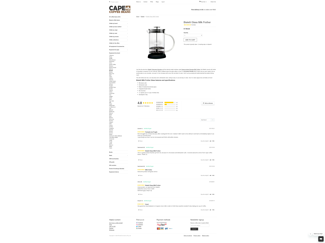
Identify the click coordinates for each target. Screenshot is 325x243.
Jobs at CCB (112, 226)
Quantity (186, 32)
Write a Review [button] (209, 103)
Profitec (111, 126)
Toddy (110, 140)
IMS (110, 102)
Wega (110, 146)
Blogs (157, 2)
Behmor (111, 69)
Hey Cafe (111, 101)
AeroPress (111, 61)
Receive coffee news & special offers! (199, 223)
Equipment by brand (118, 53)
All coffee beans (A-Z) (114, 17)
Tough (110, 142)
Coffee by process (118, 36)
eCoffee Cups (112, 87)
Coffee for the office (114, 43)
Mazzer (111, 113)
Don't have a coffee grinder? (116, 223)
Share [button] (141, 141)
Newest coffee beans (114, 20)
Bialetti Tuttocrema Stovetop (155, 69)
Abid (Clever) (112, 60)
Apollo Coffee (112, 64)
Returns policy (205, 235)
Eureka (111, 89)
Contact (145, 2)
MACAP (111, 110)
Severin (111, 133)
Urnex (110, 143)
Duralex (111, 85)
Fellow (110, 92)
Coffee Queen (112, 81)
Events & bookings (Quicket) (116, 168)
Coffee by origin (118, 30)
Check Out (213, 2)
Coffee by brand (118, 23)
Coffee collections (118, 40)
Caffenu (111, 78)
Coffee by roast (118, 33)
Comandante (112, 82)
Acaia (110, 57)
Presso (111, 125)
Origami (111, 122)
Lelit (110, 108)
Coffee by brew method (118, 26)
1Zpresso (111, 55)
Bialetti (111, 70)
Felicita (111, 90)
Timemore (111, 139)
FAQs (151, 2)
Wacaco (111, 145)
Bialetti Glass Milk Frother (152, 16)
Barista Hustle (112, 67)
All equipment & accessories (116, 46)
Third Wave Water (113, 137)
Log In (163, 2)
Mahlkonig (111, 111)
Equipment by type (118, 49)
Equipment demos (114, 172)
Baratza (111, 66)
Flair (110, 95)
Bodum (111, 72)
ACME (110, 58)
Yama (110, 148)
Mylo (110, 116)
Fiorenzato (111, 93)
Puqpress (111, 128)
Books (110, 152)
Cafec (110, 76)
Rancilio (111, 130)
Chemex (111, 79)
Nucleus (111, 120)
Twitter (139, 226)
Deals (118, 155)
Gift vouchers (112, 165)
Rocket (111, 131)
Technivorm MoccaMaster (115, 136)
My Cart (204, 2)
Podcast (111, 228)
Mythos (111, 117)
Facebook (140, 222)
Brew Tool (111, 73)
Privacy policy (196, 235)
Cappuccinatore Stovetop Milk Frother (190, 69)
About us (138, 2)
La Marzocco (112, 107)
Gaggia (111, 96)
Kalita (110, 104)
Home (137, 16)
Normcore (111, 119)
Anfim (110, 63)
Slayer (110, 134)
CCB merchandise (114, 158)
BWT (110, 75)
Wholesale (111, 230)
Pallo (110, 123)
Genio (110, 98)
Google (140, 228)
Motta (110, 114)
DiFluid (111, 84)
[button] (211, 141)
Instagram (140, 224)
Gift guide (111, 162)
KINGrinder (112, 105)
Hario (110, 99)
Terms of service (188, 235)
